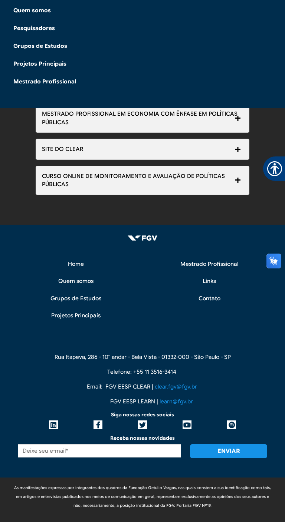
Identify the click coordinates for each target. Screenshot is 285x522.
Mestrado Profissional (44, 81)
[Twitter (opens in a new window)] (142, 424)
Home (76, 264)
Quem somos (32, 10)
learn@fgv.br (176, 401)
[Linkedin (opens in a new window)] (53, 424)
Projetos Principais (39, 63)
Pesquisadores (34, 28)
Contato (209, 298)
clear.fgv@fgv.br (176, 386)
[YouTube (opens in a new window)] (187, 424)
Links (209, 281)
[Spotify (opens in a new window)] (231, 424)
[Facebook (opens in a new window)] (98, 424)
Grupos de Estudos (40, 46)
